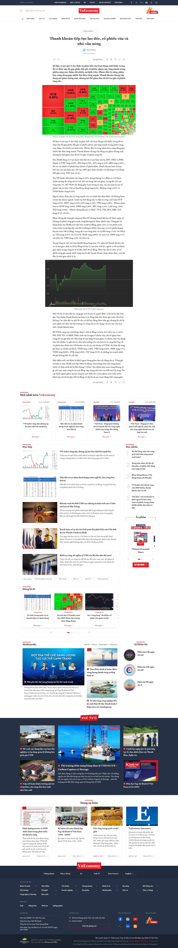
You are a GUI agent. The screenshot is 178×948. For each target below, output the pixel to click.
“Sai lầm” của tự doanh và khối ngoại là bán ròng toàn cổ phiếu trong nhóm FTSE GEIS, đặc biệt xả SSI (143, 502)
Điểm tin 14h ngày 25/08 (146, 653)
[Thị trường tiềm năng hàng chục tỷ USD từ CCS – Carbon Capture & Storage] (89, 744)
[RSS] (135, 926)
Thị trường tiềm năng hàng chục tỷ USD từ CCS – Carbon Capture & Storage (87, 768)
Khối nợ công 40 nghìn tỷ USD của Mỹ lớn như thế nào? (86, 555)
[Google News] (156, 2)
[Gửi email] (115, 59)
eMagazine (113, 644)
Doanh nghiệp (110, 18)
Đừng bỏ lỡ (29, 589)
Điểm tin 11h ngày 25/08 (145, 668)
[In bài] (54, 59)
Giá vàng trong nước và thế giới (105, 830)
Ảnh (21, 906)
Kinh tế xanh (79, 18)
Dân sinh (150, 18)
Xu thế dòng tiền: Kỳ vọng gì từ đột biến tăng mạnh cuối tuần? (143, 454)
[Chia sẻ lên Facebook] (107, 59)
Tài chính (53, 18)
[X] (136, 2)
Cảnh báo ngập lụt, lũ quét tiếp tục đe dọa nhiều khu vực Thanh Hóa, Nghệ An (139, 752)
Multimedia (29, 644)
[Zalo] (141, 2)
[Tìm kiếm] (27, 10)
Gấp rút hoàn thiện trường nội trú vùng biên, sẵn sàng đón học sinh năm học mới (37, 787)
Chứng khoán (60, 2)
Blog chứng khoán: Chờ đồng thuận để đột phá (142, 476)
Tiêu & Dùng (75, 2)
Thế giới (138, 18)
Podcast (94, 644)
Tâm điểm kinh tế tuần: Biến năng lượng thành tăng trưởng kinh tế (102, 672)
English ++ (119, 2)
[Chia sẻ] (123, 59)
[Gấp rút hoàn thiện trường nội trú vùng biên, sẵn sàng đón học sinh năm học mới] (37, 770)
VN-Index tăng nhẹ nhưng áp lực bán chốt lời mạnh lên (85, 452)
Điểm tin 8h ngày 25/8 (145, 683)
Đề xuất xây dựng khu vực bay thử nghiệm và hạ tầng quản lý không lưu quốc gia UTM (37, 752)
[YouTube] (146, 2)
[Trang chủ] (22, 19)
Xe (85, 2)
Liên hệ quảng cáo (89, 926)
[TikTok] (151, 2)
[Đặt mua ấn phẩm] (152, 10)
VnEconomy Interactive (140, 829)
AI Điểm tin (140, 644)
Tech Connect (105, 2)
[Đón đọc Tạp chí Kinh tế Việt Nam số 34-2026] (140, 770)
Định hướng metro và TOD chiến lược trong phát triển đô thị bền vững (35, 832)
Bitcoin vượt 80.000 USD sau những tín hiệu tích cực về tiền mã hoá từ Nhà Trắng (88, 505)
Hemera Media (55, 940)
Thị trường (94, 18)
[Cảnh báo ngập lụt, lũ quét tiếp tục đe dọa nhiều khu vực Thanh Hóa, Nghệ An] (140, 735)
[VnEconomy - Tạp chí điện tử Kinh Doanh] (89, 865)
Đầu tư (42, 18)
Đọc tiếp (27, 447)
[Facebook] (131, 2)
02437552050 (77, 921)
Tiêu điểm (30, 18)
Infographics (103, 644)
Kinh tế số (65, 18)
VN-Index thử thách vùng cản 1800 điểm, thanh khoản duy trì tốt (143, 488)
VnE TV (92, 2)
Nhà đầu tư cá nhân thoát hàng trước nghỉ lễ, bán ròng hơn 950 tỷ (71, 426)
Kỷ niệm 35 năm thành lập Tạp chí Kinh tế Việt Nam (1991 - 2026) (70, 832)
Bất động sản (125, 18)
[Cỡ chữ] (58, 59)
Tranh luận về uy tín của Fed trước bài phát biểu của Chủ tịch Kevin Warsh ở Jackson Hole (88, 531)
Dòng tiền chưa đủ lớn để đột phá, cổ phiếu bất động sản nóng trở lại (143, 466)
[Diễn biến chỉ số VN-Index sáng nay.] (89, 261)
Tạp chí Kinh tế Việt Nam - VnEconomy (143, 941)
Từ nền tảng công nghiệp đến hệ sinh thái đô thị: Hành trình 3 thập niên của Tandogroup (102, 704)
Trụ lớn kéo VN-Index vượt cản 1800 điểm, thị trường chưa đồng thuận (68, 618)
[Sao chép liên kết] (119, 59)
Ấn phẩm (141, 517)
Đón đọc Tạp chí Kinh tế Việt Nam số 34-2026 (138, 785)
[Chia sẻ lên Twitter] (111, 59)
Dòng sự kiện (89, 803)
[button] (68, 632)
